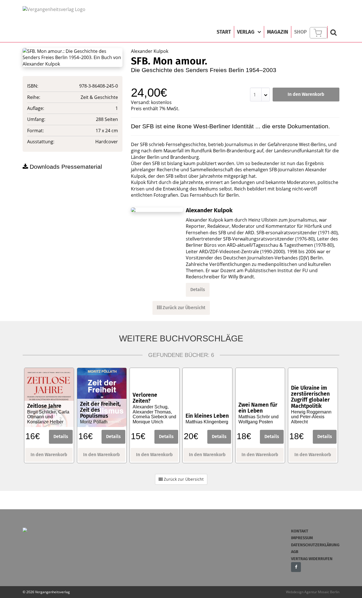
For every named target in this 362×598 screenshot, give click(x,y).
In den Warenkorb (306, 94)
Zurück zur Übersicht (183, 307)
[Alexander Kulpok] (157, 209)
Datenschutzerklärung (315, 545)
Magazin (277, 32)
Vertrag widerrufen (312, 558)
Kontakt (299, 531)
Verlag (246, 32)
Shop (300, 32)
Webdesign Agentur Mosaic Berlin (312, 592)
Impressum (302, 538)
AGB (294, 551)
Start (224, 32)
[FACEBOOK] (296, 567)
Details (197, 289)
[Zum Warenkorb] (318, 32)
